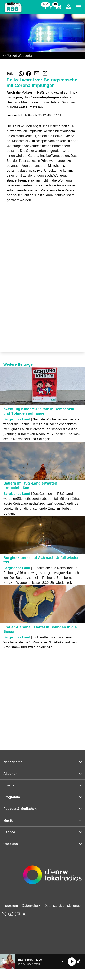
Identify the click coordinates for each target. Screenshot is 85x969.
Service (9, 832)
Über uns (10, 844)
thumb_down (64, 961)
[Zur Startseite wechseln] (13, 7)
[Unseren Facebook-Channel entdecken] (17, 913)
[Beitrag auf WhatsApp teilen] (21, 73)
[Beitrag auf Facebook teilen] (28, 73)
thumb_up (79, 961)
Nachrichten (12, 762)
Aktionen (10, 773)
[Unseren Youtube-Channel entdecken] (10, 913)
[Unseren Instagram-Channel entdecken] (23, 913)
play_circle (72, 962)
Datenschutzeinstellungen (63, 905)
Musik (8, 820)
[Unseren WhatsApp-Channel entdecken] (4, 913)
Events (8, 785)
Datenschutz (31, 905)
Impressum (10, 905)
